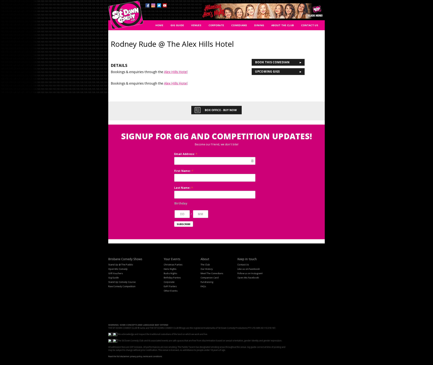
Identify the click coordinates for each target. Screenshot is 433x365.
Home (159, 25)
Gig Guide (177, 25)
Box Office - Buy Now (221, 110)
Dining (259, 25)
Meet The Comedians (212, 273)
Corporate (216, 25)
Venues (196, 25)
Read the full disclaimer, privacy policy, (125, 356)
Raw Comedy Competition (122, 286)
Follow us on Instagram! (250, 273)
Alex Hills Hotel (175, 72)
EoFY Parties (170, 286)
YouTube (165, 5)
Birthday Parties (172, 277)
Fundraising (207, 281)
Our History (207, 268)
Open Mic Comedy (118, 268)
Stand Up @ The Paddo (120, 264)
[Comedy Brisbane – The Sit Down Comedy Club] (125, 16)
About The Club (282, 25)
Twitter (159, 5)
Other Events (171, 290)
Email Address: (186, 154)
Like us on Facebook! (248, 268)
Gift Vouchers (115, 273)
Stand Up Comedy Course (122, 281)
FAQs (203, 286)
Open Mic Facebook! (248, 277)
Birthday (180, 203)
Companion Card (210, 277)
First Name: (183, 170)
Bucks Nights (170, 273)
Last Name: (183, 187)
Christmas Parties (173, 264)
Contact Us (309, 25)
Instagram (153, 5)
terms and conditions (152, 356)
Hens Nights (170, 268)
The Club (205, 264)
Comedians (239, 25)
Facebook (147, 5)
